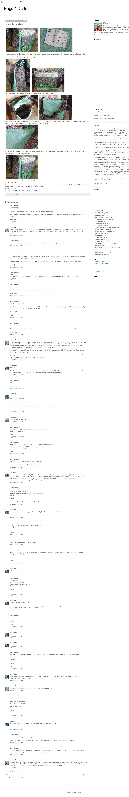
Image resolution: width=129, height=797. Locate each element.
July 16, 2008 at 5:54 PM (16, 595)
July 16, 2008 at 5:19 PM (16, 544)
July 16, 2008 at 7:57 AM (16, 267)
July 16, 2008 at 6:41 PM (16, 742)
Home (47, 775)
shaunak (12, 417)
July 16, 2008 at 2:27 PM (16, 504)
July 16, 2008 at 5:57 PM (16, 610)
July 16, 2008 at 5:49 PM (16, 573)
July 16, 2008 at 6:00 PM (16, 647)
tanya (11, 472)
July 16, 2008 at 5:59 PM (16, 637)
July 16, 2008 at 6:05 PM (16, 716)
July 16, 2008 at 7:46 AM (16, 245)
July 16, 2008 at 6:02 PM (16, 680)
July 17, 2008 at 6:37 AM (16, 768)
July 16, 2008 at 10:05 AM (17, 398)
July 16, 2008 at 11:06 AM (17, 437)
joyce (11, 227)
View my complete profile (100, 35)
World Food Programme (101, 263)
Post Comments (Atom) (19, 778)
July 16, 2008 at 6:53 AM (16, 235)
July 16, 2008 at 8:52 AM (16, 360)
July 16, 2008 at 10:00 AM (17, 375)
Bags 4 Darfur (16, 8)
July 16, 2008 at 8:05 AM (16, 279)
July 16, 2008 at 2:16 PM (16, 482)
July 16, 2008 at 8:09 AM (16, 295)
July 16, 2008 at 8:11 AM (16, 317)
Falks (11, 365)
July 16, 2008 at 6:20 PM (16, 729)
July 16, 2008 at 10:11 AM (17, 412)
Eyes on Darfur (99, 271)
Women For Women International (104, 261)
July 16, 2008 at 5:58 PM (16, 627)
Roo (11, 721)
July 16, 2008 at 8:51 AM (16, 334)
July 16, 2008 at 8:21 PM (16, 754)
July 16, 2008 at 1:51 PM (16, 467)
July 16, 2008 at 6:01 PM (16, 669)
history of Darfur (106, 118)
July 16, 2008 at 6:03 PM (16, 690)
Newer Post (9, 775)
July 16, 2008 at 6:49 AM (16, 222)
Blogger (79, 792)
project (104, 115)
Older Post (86, 775)
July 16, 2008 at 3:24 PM (16, 517)
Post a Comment (12, 771)
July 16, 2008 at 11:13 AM (17, 453)
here (116, 112)
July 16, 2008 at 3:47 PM (16, 534)
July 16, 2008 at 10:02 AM (17, 388)
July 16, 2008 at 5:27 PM (16, 563)
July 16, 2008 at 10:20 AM (17, 422)
